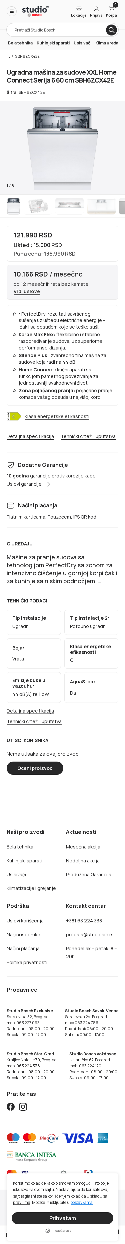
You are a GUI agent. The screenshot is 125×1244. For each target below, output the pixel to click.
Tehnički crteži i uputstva (88, 436)
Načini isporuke (23, 934)
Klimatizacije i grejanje (31, 888)
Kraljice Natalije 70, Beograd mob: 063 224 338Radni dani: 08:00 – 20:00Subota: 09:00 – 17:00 (32, 1066)
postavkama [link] (81, 1202)
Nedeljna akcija (83, 860)
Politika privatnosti (27, 962)
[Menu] (11, 11)
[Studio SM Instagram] (23, 1108)
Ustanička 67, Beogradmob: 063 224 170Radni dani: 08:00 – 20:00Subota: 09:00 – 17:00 (93, 1066)
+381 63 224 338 (84, 920)
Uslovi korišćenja (25, 920)
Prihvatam (62, 1218)
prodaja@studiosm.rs (90, 934)
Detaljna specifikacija (30, 436)
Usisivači (82, 43)
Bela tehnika (20, 43)
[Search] (111, 30)
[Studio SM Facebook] (11, 1108)
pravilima (21, 1202)
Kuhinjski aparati (53, 43)
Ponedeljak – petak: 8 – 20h (91, 952)
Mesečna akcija (83, 846)
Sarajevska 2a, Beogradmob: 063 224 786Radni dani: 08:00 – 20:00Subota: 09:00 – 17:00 (91, 1022)
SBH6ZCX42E (27, 56)
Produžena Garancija (88, 874)
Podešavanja (62, 1230)
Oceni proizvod (35, 768)
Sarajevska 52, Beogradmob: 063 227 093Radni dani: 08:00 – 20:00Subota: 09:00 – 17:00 (31, 1022)
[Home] (35, 11)
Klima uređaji (107, 43)
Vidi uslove (27, 291)
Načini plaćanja (23, 948)
